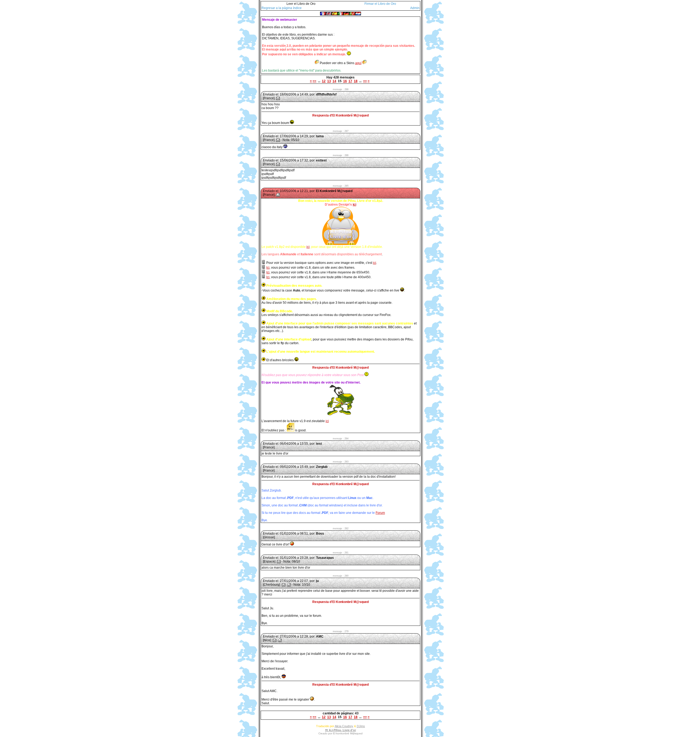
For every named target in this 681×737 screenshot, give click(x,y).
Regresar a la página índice (281, 8)
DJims (361, 726)
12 (324, 81)
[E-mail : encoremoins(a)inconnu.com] (279, 561)
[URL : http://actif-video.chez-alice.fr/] (278, 195)
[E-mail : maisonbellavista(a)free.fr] (274, 640)
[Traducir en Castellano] (335, 13)
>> (365, 81)
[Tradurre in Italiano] (340, 13)
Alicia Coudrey (344, 726)
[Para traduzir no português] (352, 13)
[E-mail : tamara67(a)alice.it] (278, 140)
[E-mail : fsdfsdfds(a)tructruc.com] (278, 98)
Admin (415, 8)
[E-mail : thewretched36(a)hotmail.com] (283, 584)
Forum (380, 513)
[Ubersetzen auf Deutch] (346, 13)
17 (350, 81)
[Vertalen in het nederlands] (358, 13)
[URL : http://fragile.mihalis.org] (289, 584)
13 (329, 81)
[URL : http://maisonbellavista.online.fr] (280, 640)
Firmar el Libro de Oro (380, 4)
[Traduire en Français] (323, 13)
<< (314, 81)
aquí (358, 63)
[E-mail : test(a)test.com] (278, 164)
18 (356, 81)
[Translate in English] (329, 13)
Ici (267, 267)
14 (334, 81)
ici (354, 204)
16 (345, 81)
